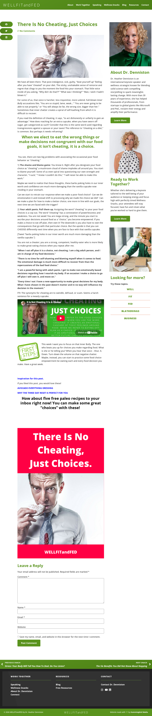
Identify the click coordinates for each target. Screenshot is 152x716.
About (70, 5)
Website (21, 627)
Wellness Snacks (111, 5)
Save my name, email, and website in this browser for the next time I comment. (60, 637)
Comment (23, 577)
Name (21, 607)
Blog (124, 5)
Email (21, 617)
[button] (6, 24)
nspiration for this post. (31, 378)
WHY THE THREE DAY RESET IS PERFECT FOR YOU (42, 392)
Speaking (97, 5)
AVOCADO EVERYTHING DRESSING (35, 388)
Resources (134, 5)
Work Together (83, 5)
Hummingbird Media (139, 712)
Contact (145, 5)
